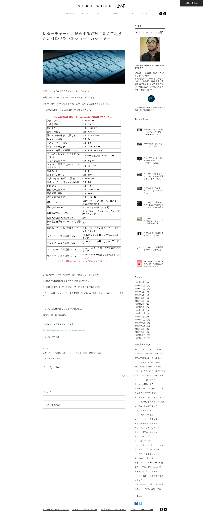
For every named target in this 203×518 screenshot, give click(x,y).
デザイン (150, 436)
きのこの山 (160, 371)
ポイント (138, 462)
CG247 (149, 349)
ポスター (148, 462)
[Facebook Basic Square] (136, 503)
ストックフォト (141, 423)
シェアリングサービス (144, 410)
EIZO (137, 362)
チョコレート (155, 432)
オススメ (153, 380)
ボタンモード (151, 458)
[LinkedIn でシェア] (57, 367)
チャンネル (139, 427)
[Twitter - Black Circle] (165, 509)
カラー (152, 384)
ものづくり (147, 375)
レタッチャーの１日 (143, 484)
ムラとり (157, 467)
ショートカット (74, 353)
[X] (160, 13)
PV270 (157, 362)
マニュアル (147, 467)
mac (99, 353)
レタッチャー (140, 480)
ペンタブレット (150, 454)
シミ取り (150, 414)
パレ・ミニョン (156, 445)
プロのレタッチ (152, 449)
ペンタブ (138, 454)
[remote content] (83, 189)
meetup (143, 367)
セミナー (153, 423)
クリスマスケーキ (142, 397)
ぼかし (137, 375)
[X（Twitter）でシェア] (50, 367)
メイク (137, 471)
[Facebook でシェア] (44, 367)
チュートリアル (141, 432)
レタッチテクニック (51, 358)
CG (142, 349)
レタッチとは (140, 475)
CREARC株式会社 (142, 358)
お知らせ (138, 371)
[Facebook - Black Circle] (161, 509)
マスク (137, 467)
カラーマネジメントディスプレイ (149, 388)
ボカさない (139, 458)
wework (157, 367)
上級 (153, 489)
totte (150, 367)
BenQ (137, 349)
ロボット (138, 489)
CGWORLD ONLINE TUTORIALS (149, 353)
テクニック (139, 436)
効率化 (92, 353)
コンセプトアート (147, 401)
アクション (158, 375)
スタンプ (153, 419)
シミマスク (139, 414)
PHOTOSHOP (59, 353)
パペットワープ (141, 445)
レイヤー (146, 471)
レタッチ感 (158, 484)
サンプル (138, 406)
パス (150, 441)
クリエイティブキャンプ (145, 393)
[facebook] (164, 13)
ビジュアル (139, 449)
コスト (154, 397)
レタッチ (47, 353)
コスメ (162, 397)
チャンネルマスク (153, 427)
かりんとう (149, 371)
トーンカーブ (140, 441)
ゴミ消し (161, 401)
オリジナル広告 (141, 384)
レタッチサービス (155, 475)
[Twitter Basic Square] (140, 503)
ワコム (147, 489)
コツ (136, 401)
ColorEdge (156, 358)
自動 (85, 353)
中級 (159, 489)
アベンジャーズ (141, 380)
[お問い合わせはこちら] (151, 99)
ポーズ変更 (158, 462)
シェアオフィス (150, 406)
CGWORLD (158, 349)
